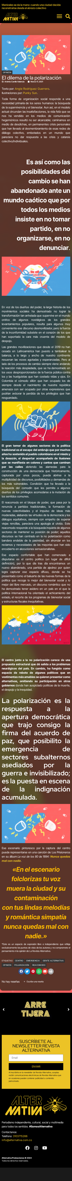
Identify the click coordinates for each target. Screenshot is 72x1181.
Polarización (21, 965)
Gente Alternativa (53, 960)
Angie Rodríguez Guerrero (32, 88)
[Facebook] (27, 1148)
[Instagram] (36, 1148)
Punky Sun (30, 93)
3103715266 (20, 1136)
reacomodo (38, 965)
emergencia (33, 960)
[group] (36, 6)
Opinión (7, 72)
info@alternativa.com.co (17, 1140)
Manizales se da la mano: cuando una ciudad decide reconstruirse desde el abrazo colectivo (31, 6)
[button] (21, 971)
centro (19, 960)
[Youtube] (44, 1148)
